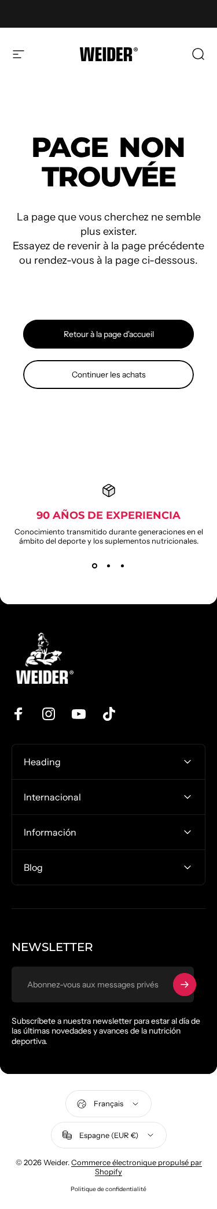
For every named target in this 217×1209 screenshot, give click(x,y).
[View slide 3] (123, 566)
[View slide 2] (109, 566)
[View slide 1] (95, 566)
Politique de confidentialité (108, 1189)
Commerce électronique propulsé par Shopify (136, 1167)
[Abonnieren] (184, 984)
